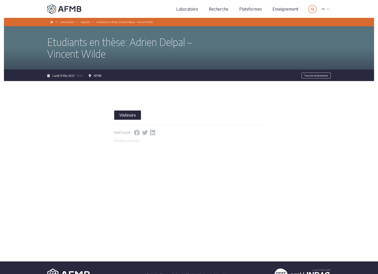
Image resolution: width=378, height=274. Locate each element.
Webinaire (127, 115)
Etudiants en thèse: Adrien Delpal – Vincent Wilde (125, 22)
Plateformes (250, 9)
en (328, 9)
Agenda (85, 22)
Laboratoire (187, 9)
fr (323, 9)
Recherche (218, 9)
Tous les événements (316, 75)
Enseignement (285, 9)
